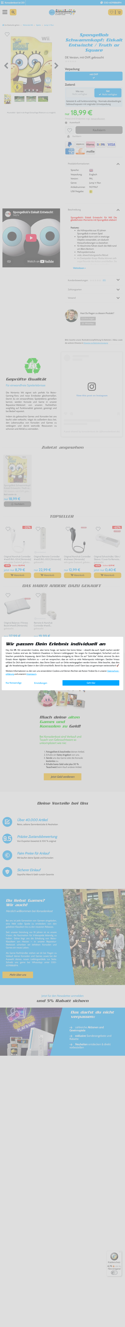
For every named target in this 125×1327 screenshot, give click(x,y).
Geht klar (91, 682)
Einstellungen (40, 682)
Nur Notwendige (13, 682)
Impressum (31, 674)
